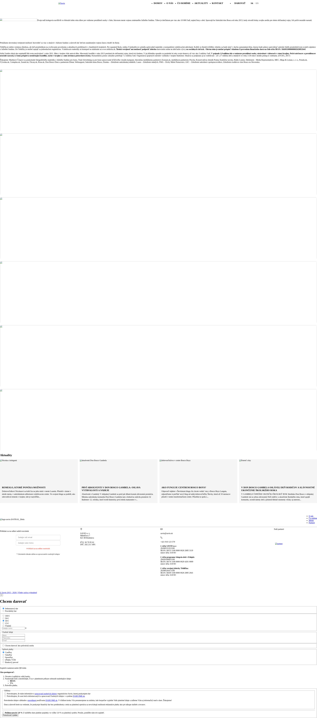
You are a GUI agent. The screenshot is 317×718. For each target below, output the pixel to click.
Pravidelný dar (10, 611)
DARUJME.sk (79, 696)
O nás (169, 3)
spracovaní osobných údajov (46, 694)
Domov (158, 3)
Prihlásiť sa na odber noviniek (38, 548)
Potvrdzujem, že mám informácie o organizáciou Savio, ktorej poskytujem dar (48, 694)
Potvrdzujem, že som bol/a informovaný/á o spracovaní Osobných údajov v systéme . (46, 696)
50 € (7, 618)
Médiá (311, 520)
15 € (7, 623)
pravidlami (32, 700)
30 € (7, 621)
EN (257, 3)
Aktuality (201, 3)
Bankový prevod (11, 662)
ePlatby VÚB (10, 660)
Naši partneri (279, 529)
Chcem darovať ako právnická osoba (19, 646)
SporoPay (9, 657)
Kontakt (217, 3)
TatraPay (8, 655)
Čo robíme (183, 3)
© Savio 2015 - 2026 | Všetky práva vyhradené (18, 593)
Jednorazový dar (11, 609)
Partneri (312, 523)
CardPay (8, 652)
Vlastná (8, 626)
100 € (7, 616)
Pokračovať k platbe (10, 715)
